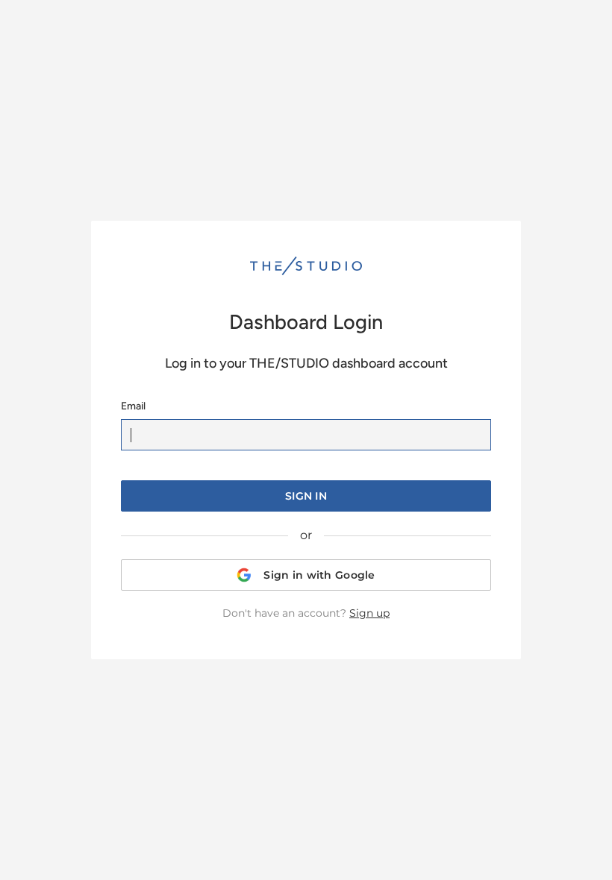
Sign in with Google (319, 575)
